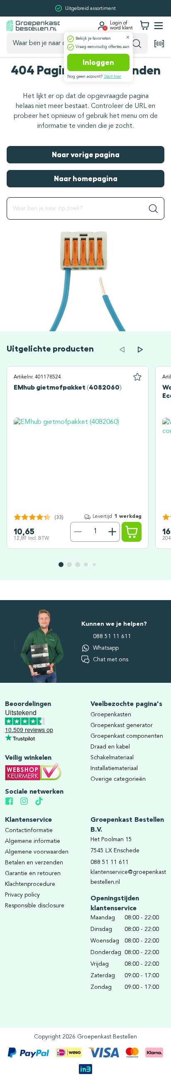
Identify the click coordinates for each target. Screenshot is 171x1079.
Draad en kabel (110, 747)
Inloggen (98, 62)
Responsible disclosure (34, 906)
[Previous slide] (122, 349)
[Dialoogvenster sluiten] (128, 37)
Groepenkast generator (121, 725)
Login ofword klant (121, 26)
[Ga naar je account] (102, 26)
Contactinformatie (29, 830)
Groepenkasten (110, 715)
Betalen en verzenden (34, 863)
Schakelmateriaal (112, 758)
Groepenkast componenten (126, 736)
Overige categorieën (118, 779)
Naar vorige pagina (86, 154)
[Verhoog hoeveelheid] (112, 532)
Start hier (112, 76)
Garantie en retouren (33, 873)
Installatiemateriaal (114, 768)
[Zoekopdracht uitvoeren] (137, 43)
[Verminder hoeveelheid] (77, 532)
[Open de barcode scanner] (159, 44)
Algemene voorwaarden (36, 852)
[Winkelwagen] (144, 26)
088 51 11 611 (112, 636)
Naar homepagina (85, 178)
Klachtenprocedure (30, 884)
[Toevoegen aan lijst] (137, 377)
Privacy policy (22, 895)
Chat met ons (110, 660)
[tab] (61, 564)
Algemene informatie (32, 841)
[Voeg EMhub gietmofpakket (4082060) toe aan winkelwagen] (132, 532)
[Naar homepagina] (33, 25)
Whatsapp (106, 648)
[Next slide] (140, 349)
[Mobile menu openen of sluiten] (158, 25)
